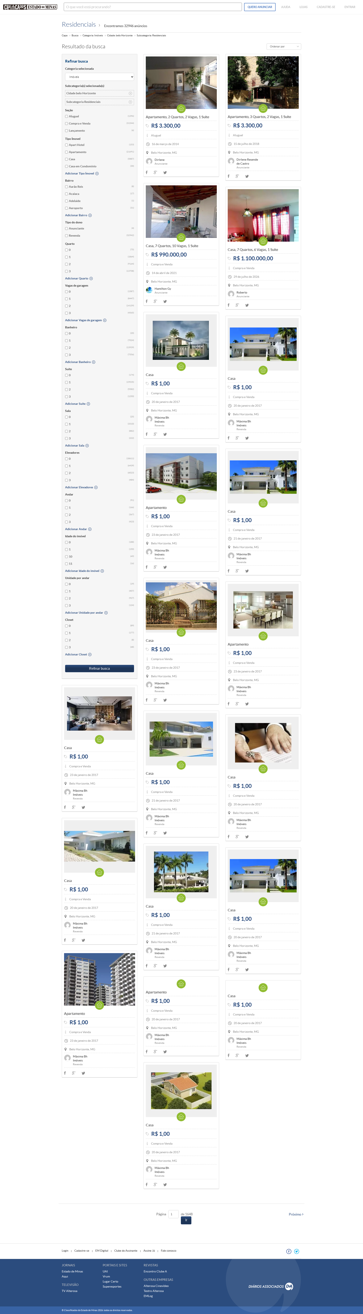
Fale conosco (168, 1250)
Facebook (228, 176)
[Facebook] (288, 1251)
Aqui (65, 1276)
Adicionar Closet (76, 654)
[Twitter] (296, 1251)
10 (70, 556)
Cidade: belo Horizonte (120, 35)
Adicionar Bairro (76, 215)
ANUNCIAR (260, 7)
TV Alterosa (69, 1291)
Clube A (162, 1271)
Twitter (247, 176)
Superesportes (112, 1286)
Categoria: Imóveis (93, 35)
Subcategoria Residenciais (83, 101)
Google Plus (237, 176)
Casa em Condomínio (82, 166)
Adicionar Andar (76, 529)
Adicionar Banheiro (78, 362)
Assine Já (149, 1250)
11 (70, 563)
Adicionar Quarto (76, 278)
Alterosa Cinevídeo (156, 1286)
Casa (72, 159)
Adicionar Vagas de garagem (83, 320)
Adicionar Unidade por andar (84, 612)
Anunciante (76, 228)
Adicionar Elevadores (79, 487)
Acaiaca (74, 193)
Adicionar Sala (74, 445)
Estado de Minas (72, 1271)
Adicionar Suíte (75, 403)
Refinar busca (99, 668)
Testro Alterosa (154, 1291)
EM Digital (101, 1250)
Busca (75, 35)
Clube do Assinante (125, 1250)
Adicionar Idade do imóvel (82, 571)
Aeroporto (76, 208)
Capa (64, 35)
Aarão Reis (76, 186)
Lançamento (77, 130)
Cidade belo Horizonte (81, 93)
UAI (105, 1271)
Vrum (106, 1276)
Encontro (150, 1271)
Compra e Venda (79, 123)
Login (65, 1250)
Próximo (295, 1214)
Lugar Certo (110, 1281)
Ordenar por (277, 46)
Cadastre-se (81, 1250)
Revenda (74, 235)
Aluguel (74, 116)
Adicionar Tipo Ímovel (79, 173)
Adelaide (74, 201)
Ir (186, 1220)
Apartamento (77, 152)
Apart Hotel (76, 145)
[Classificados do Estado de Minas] (30, 7)
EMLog (148, 1296)
